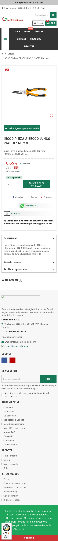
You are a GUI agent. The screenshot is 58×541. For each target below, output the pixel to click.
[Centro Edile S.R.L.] (12, 18)
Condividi (20, 197)
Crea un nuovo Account (15, 483)
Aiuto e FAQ (9, 432)
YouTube (12, 360)
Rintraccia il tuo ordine (14, 487)
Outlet (6, 468)
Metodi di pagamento (14, 424)
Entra (6, 479)
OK (50, 378)
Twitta (34, 197)
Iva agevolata (10, 415)
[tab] (29, 238)
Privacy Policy (10, 491)
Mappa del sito (10, 444)
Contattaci (25, 8)
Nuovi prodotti (10, 464)
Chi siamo (8, 407)
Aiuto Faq (38, 8)
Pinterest (48, 197)
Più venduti (8, 436)
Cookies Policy (10, 495)
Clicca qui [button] (18, 529)
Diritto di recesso (12, 500)
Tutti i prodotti (10, 455)
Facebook (4, 360)
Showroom (8, 411)
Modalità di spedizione (14, 428)
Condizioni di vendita (13, 420)
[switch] (6, 536)
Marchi (6, 460)
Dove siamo (8, 8)
